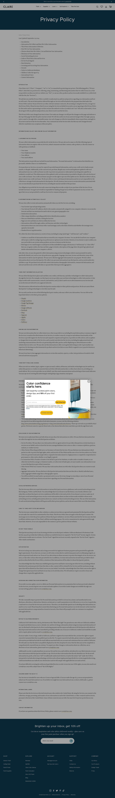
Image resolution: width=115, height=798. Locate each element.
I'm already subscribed (46, 412)
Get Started (60, 402)
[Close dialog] (89, 381)
